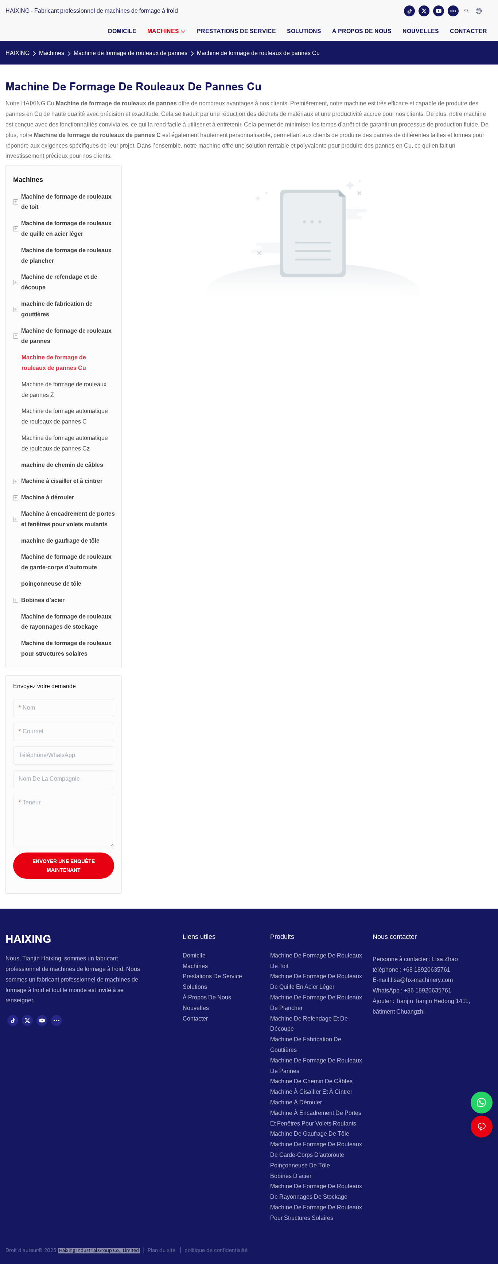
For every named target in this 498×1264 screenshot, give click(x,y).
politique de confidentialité (215, 1250)
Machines (51, 53)
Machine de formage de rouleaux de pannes (130, 53)
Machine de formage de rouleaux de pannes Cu (258, 53)
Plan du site (162, 1250)
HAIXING (17, 53)
